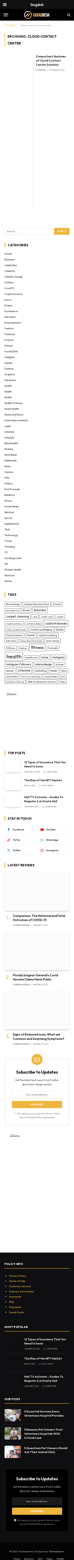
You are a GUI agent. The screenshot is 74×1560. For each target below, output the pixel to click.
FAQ (11, 1302)
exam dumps (52, 640)
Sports (8, 518)
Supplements (11, 523)
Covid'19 (9, 288)
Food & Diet (11, 351)
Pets (7, 477)
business (40, 610)
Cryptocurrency (13, 294)
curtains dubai (33, 623)
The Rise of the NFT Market (43, 780)
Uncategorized (12, 558)
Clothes (8, 282)
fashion (23, 648)
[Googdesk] (37, 15)
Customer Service (20, 1286)
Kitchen (60, 664)
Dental (59, 629)
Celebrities (10, 265)
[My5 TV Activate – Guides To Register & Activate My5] (12, 801)
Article (8, 253)
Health (8, 385)
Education (10, 317)
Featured (9, 334)
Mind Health (11, 443)
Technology (11, 535)
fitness (37, 647)
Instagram (58, 657)
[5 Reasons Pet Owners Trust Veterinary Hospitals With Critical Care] (12, 1433)
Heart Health (11, 408)
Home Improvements (16, 420)
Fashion (9, 328)
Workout (9, 575)
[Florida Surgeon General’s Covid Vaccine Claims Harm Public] (37, 950)
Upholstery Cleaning (15, 682)
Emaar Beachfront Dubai (31, 641)
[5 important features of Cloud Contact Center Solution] (18, 132)
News (7, 466)
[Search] (68, 15)
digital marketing (48, 635)
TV (6, 552)
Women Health (12, 569)
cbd (35, 616)
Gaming (8, 368)
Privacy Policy (35, 1117)
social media (51, 676)
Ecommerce (11, 311)
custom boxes (56, 623)
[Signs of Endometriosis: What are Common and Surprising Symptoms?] (37, 1010)
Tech (7, 529)
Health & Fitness (13, 403)
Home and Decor (14, 414)
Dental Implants (14, 635)
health (14, 656)
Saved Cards (16, 1312)
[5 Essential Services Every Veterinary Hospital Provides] (12, 1415)
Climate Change (13, 276)
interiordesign (43, 664)
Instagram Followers (18, 664)
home (44, 657)
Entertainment (12, 322)
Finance (8, 340)
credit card (47, 616)
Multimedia (10, 460)
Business (9, 259)
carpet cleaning (17, 616)
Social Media (11, 506)
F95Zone (10, 648)
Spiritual (9, 512)
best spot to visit (12, 610)
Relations (9, 495)
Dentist (31, 635)
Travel (8, 541)
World (7, 581)
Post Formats (12, 489)
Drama (8, 305)
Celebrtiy (9, 271)
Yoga (62, 681)
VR (6, 564)
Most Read (10, 454)
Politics (8, 483)
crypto (60, 616)
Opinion (8, 472)
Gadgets (9, 357)
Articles (57, 604)
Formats (53, 648)
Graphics (9, 374)
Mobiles (8, 449)
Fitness (8, 345)
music (53, 670)
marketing (40, 670)
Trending (9, 546)
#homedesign (13, 604)
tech (63, 676)
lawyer (10, 670)
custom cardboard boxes (16, 630)
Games (8, 363)
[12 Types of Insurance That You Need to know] (12, 766)
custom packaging (41, 629)
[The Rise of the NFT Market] (12, 784)
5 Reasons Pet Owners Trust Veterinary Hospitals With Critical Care (43, 1434)
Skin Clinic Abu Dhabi (31, 676)
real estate (12, 676)
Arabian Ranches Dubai (36, 604)
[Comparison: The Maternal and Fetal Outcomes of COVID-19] (37, 891)
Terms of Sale (17, 1281)
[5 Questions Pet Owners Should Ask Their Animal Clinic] (12, 1452)
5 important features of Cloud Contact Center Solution (51, 60)
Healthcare (32, 657)
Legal (7, 426)
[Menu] (6, 15)
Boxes (26, 610)
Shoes (8, 500)
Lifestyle (9, 431)
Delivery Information (21, 1291)
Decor (8, 299)
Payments (15, 1296)
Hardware (10, 380)
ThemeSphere (56, 1551)
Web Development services (42, 681)
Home (24, 25)
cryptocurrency (14, 623)
